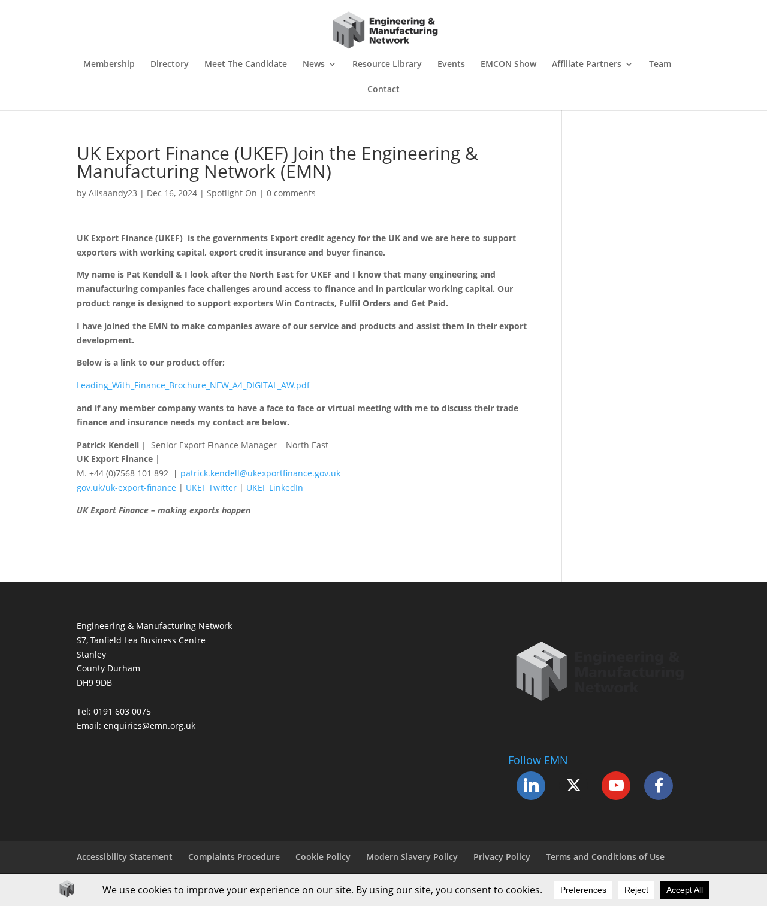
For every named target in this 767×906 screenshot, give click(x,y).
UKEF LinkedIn (274, 487)
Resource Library (387, 64)
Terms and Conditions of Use (605, 856)
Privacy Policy (501, 856)
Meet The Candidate (245, 64)
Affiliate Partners (586, 64)
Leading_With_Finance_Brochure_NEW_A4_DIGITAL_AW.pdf (193, 385)
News (314, 64)
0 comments (291, 193)
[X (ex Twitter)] (573, 785)
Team (660, 64)
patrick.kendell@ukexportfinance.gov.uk (260, 473)
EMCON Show (508, 64)
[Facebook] (658, 785)
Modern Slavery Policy (412, 856)
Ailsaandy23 (113, 193)
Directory (169, 64)
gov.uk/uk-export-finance (126, 487)
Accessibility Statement (125, 856)
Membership (109, 64)
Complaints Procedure (234, 856)
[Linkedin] (531, 785)
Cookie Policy (323, 856)
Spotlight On (232, 193)
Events (451, 64)
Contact (383, 90)
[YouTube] (616, 785)
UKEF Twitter (211, 487)
